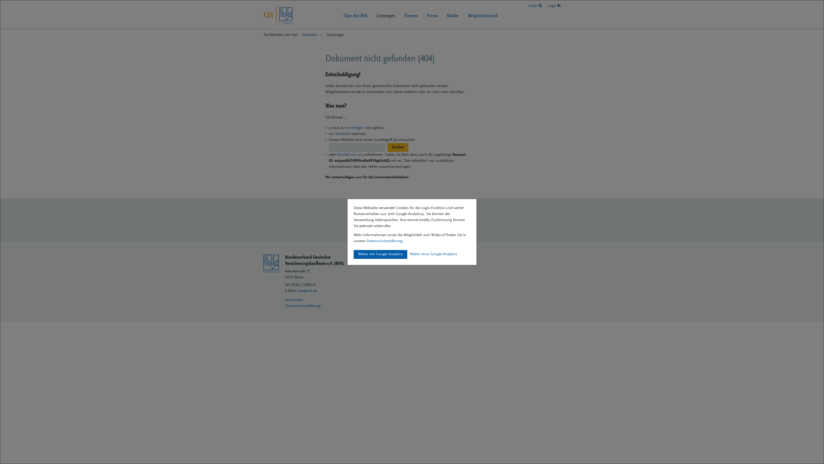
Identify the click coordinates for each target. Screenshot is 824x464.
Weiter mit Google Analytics (380, 254)
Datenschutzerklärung (384, 241)
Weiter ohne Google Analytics (433, 254)
